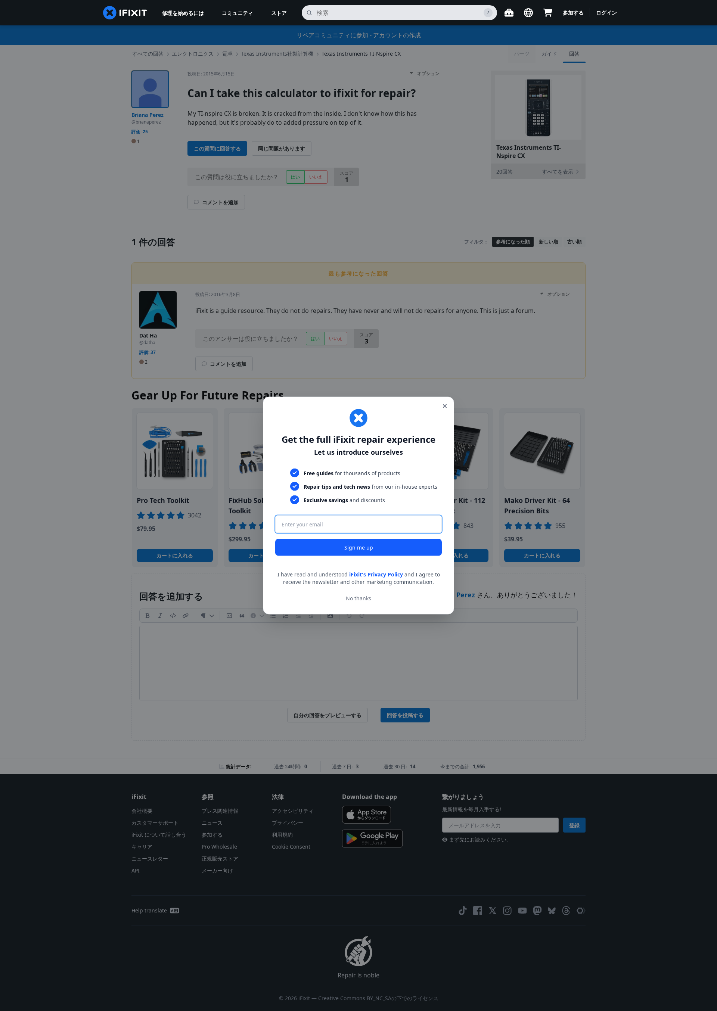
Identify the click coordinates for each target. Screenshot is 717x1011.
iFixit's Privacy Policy (376, 574)
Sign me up (358, 547)
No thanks (358, 597)
